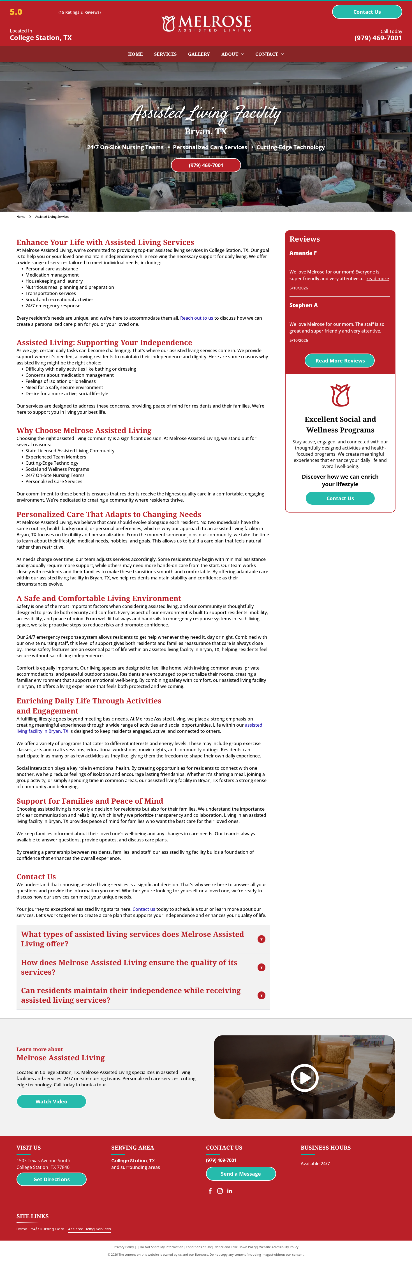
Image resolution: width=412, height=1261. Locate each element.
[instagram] (220, 1192)
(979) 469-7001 (378, 37)
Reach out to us (196, 318)
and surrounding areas (135, 1167)
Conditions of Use (199, 1247)
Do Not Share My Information (161, 1247)
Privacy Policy (124, 1247)
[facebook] (210, 1192)
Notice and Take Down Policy (235, 1247)
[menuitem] (135, 54)
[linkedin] (230, 1192)
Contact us (144, 909)
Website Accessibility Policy (278, 1247)
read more (378, 278)
